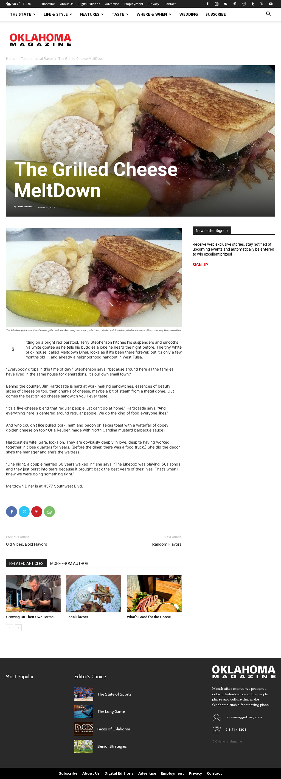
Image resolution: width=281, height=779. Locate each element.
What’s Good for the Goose (149, 617)
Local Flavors (77, 617)
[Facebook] (207, 4)
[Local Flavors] (93, 593)
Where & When (152, 14)
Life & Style (56, 14)
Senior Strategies (112, 746)
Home (11, 58)
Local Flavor (44, 58)
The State (20, 14)
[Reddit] (244, 4)
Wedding (188, 14)
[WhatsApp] (49, 511)
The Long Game (111, 711)
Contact (170, 4)
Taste (118, 14)
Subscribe (47, 4)
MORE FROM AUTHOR (69, 563)
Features (89, 14)
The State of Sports (114, 694)
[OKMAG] (244, 671)
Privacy (153, 4)
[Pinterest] (235, 4)
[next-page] (18, 627)
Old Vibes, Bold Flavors (26, 544)
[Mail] (225, 4)
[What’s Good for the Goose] (154, 593)
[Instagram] (216, 4)
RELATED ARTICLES (26, 563)
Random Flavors (167, 544)
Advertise (112, 4)
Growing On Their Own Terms (30, 617)
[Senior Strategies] (83, 746)
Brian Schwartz (25, 206)
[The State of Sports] (83, 694)
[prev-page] (9, 627)
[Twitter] (262, 4)
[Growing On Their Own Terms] (33, 593)
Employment (133, 4)
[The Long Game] (83, 711)
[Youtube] (271, 4)
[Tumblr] (253, 4)
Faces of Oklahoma (113, 729)
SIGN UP (200, 265)
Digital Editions (89, 4)
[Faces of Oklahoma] (83, 729)
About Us (66, 4)
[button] (268, 14)
